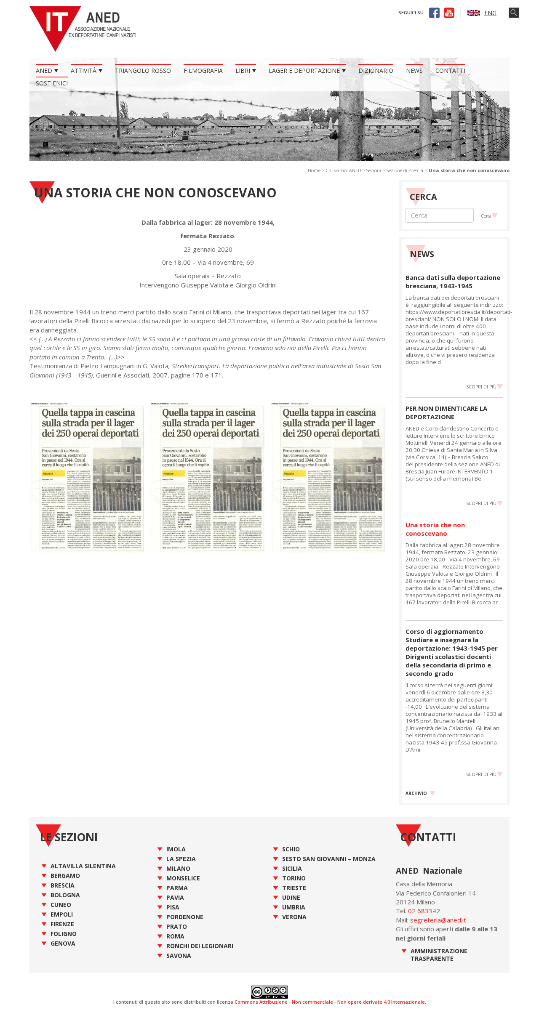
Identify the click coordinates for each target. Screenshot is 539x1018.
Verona (294, 917)
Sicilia (292, 868)
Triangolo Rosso (143, 70)
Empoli (62, 914)
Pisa (172, 907)
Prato (176, 926)
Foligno (64, 934)
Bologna (65, 895)
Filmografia (203, 70)
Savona (178, 956)
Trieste (294, 888)
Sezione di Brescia (405, 170)
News (414, 70)
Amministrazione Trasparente (439, 954)
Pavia (175, 897)
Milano (178, 868)
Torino (294, 878)
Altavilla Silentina (83, 866)
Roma (175, 936)
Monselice (183, 878)
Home (314, 170)
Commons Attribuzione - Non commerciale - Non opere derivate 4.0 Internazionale (330, 1002)
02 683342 (424, 910)
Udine (291, 897)
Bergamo (65, 876)
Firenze (62, 924)
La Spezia (181, 859)
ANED (44, 70)
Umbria (293, 907)
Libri (242, 70)
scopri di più (481, 387)
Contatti (450, 70)
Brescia (63, 885)
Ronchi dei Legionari (199, 946)
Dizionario (375, 70)
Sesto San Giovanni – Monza (329, 859)
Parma (177, 888)
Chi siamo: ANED (343, 170)
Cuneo (61, 905)
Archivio (416, 793)
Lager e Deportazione (304, 70)
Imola (176, 849)
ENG (490, 13)
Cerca (486, 216)
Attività (83, 70)
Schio (291, 849)
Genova (63, 943)
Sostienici (52, 83)
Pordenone (184, 917)
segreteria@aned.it (438, 920)
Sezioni (373, 170)
